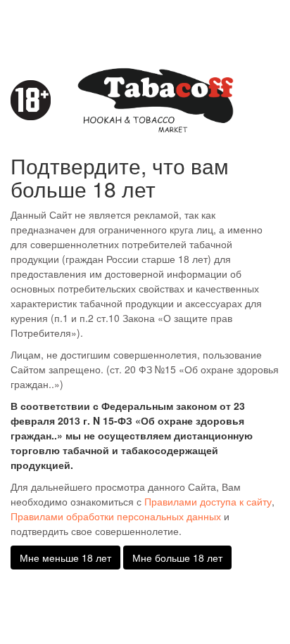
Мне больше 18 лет (177, 557)
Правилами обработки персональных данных (116, 516)
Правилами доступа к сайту (208, 501)
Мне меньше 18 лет (65, 557)
